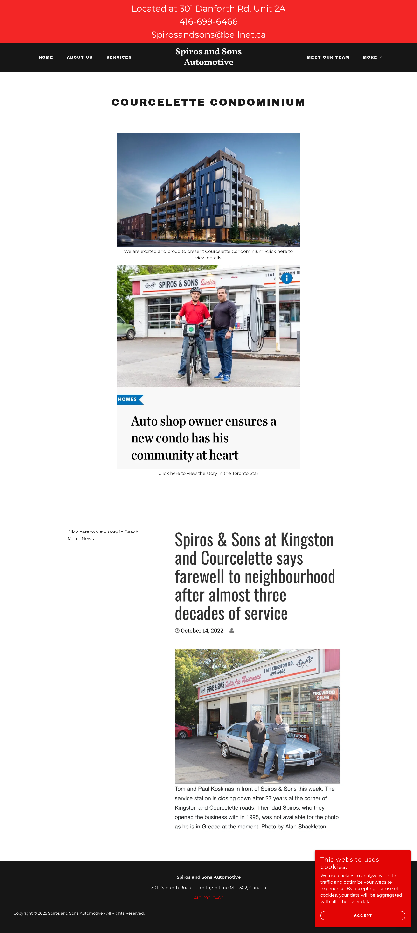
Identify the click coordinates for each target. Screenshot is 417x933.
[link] (208, 63)
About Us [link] (80, 57)
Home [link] (46, 57)
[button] (370, 57)
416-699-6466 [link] (208, 898)
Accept (363, 916)
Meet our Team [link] (328, 57)
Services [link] (119, 57)
